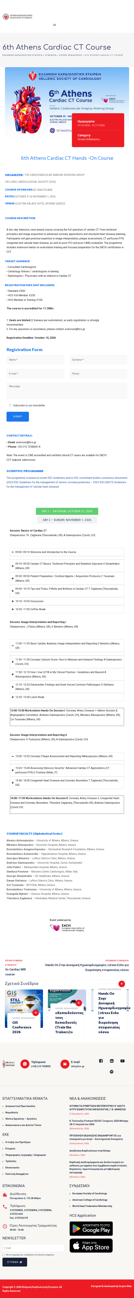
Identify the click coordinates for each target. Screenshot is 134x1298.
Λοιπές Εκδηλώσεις (89, 139)
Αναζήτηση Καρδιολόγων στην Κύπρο (89, 1150)
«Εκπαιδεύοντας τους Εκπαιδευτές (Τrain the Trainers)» (69, 1022)
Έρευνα (90, 8)
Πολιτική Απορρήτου (16, 1174)
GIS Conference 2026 (21, 1027)
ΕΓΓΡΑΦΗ (13, 1262)
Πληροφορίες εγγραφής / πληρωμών (25, 1155)
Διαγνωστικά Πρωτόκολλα (20, 1106)
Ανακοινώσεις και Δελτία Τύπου (23, 1125)
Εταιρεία (41, 8)
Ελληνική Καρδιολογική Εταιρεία (40, 1287)
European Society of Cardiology (89, 1193)
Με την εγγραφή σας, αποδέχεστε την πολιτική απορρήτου (30, 1255)
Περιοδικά (42, 24)
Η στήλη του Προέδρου (18, 1142)
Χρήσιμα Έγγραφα (110, 8)
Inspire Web (125, 1286)
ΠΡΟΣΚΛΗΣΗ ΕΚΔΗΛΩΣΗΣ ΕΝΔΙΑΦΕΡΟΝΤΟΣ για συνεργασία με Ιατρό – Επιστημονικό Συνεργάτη (96, 1137)
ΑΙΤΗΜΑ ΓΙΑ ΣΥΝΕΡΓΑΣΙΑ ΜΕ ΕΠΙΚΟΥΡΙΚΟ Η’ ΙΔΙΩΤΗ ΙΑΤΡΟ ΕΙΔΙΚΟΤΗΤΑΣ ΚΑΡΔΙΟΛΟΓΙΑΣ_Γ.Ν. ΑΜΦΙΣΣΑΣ (97, 1108)
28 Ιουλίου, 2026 (77, 1155)
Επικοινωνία (12, 1167)
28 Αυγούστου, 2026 (79, 1128)
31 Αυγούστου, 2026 (79, 1114)
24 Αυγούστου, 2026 (79, 1143)
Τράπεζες (10, 1161)
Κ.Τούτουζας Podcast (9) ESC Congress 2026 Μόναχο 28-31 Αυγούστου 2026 (98, 1123)
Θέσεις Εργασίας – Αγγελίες (21, 1118)
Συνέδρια (56, 8)
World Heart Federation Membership (92, 1206)
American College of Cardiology (89, 1200)
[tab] (67, 511)
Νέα (125, 8)
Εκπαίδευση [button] (74, 8)
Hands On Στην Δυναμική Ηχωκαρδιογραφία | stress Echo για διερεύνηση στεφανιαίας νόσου (114, 1012)
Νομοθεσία (11, 1112)
